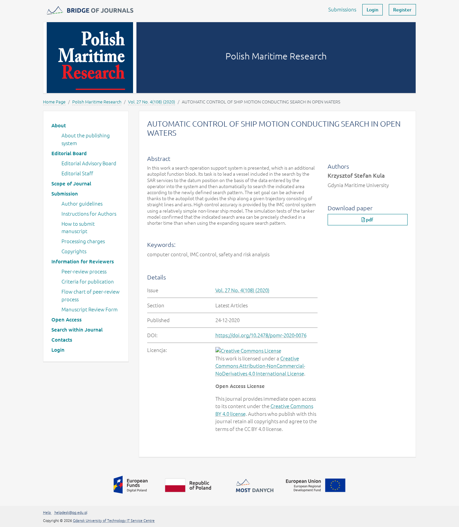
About (58, 125)
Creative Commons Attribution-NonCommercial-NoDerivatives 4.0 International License (260, 366)
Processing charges (83, 241)
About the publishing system (85, 139)
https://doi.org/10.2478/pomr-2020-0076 (260, 335)
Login (372, 9)
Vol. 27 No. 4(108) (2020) (151, 101)
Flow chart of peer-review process (90, 295)
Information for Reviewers (82, 261)
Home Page (54, 101)
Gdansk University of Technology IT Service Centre (114, 520)
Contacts (61, 339)
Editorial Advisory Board (88, 163)
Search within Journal (76, 329)
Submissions (342, 9)
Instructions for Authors (88, 213)
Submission (64, 193)
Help (47, 512)
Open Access (66, 319)
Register (402, 9)
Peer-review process (84, 271)
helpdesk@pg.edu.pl (70, 512)
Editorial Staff (77, 173)
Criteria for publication (87, 281)
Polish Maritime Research (96, 101)
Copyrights (73, 251)
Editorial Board (69, 153)
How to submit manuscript (78, 227)
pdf (369, 219)
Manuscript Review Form (89, 309)
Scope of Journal (71, 183)
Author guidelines (81, 203)
